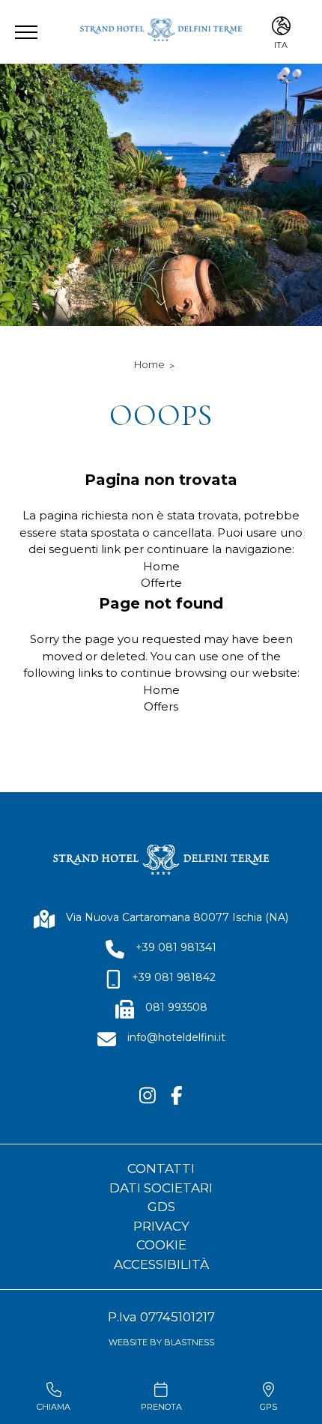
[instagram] (147, 1096)
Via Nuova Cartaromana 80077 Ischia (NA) (177, 917)
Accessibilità (161, 1264)
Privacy (161, 1226)
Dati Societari (161, 1187)
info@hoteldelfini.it (176, 1037)
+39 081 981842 (174, 977)
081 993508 (176, 1007)
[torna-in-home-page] (161, 32)
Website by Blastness (161, 1342)
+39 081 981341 (176, 947)
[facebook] (177, 1096)
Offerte (161, 583)
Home (149, 364)
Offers (161, 706)
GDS (161, 1206)
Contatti (161, 1168)
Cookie (161, 1244)
